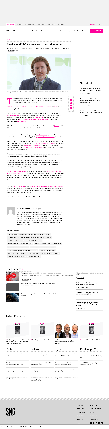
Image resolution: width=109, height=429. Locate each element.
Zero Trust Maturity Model (17, 171)
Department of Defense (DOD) (32, 240)
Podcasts (54, 31)
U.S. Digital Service (19, 186)
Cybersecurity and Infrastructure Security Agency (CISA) (26, 237)
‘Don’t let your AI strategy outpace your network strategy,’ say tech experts (66, 341)
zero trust (34, 247)
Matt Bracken (86, 93)
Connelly (57, 126)
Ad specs (92, 412)
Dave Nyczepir (11, 50)
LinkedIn (96, 423)
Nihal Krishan (81, 297)
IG (98, 423)
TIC (10, 113)
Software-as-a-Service (13, 107)
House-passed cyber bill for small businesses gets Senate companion (90, 89)
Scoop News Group (27, 285)
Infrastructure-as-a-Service (43, 107)
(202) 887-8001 (94, 419)
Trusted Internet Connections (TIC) (19, 250)
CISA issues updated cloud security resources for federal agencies (86, 283)
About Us (9, 419)
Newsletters (94, 405)
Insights (69, 31)
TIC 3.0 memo (21, 121)
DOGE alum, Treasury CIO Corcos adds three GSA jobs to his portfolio (91, 111)
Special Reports (37, 31)
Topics (26, 31)
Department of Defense (31, 145)
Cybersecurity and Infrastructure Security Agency (34, 119)
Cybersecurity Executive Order (45, 137)
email (56, 107)
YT (101, 423)
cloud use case (39, 117)
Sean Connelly (34, 253)
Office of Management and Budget (45, 143)
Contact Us (93, 416)
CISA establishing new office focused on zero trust (89, 274)
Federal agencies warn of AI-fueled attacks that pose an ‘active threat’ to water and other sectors (17, 341)
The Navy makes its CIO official (41, 340)
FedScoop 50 (78, 31)
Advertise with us (95, 409)
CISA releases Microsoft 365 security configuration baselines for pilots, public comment (88, 303)
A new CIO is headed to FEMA (90, 340)
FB (90, 423)
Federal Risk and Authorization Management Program (46, 186)
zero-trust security (41, 135)
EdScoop (61, 24)
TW (93, 423)
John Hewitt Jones (82, 287)
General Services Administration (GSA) (20, 244)
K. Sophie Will (86, 115)
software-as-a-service (48, 247)
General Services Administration (34, 147)
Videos (62, 31)
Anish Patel (25, 298)
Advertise (92, 24)
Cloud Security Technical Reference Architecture (24, 256)
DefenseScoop (29, 24)
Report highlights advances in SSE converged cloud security (39, 283)
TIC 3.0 (35, 250)
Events (47, 31)
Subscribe (97, 30)
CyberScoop (41, 24)
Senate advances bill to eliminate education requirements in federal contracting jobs (90, 100)
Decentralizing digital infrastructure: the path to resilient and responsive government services (47, 294)
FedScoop (10, 25)
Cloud (48, 234)
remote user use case (13, 115)
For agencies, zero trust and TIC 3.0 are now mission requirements (41, 273)
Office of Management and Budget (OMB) (48, 244)
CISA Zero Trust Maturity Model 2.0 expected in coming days (87, 293)
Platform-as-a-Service (27, 107)
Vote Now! (43, 427)
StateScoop (51, 24)
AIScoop (19, 24)
